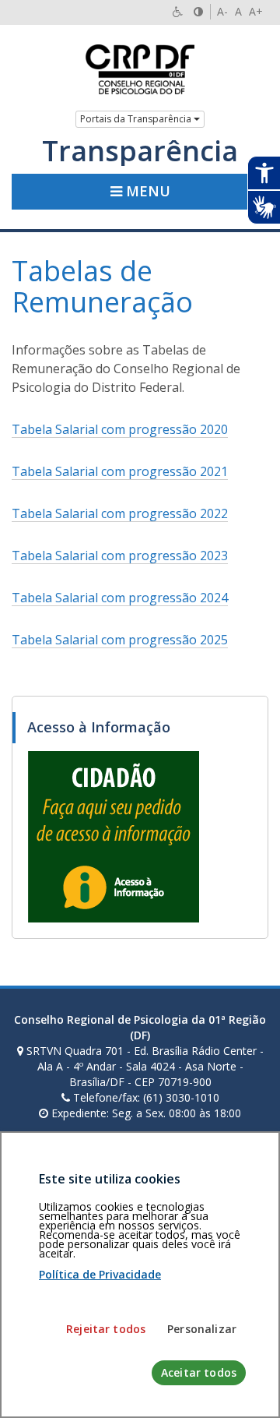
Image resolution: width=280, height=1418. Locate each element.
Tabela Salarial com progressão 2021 (120, 471)
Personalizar (201, 1328)
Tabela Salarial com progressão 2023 (120, 555)
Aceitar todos (198, 1372)
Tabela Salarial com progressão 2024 (120, 597)
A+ (256, 11)
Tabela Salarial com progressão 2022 (120, 513)
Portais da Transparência (137, 118)
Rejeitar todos (105, 1328)
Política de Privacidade (100, 1274)
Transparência (140, 151)
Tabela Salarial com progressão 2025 (120, 639)
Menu (146, 191)
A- (222, 11)
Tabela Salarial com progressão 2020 (120, 429)
